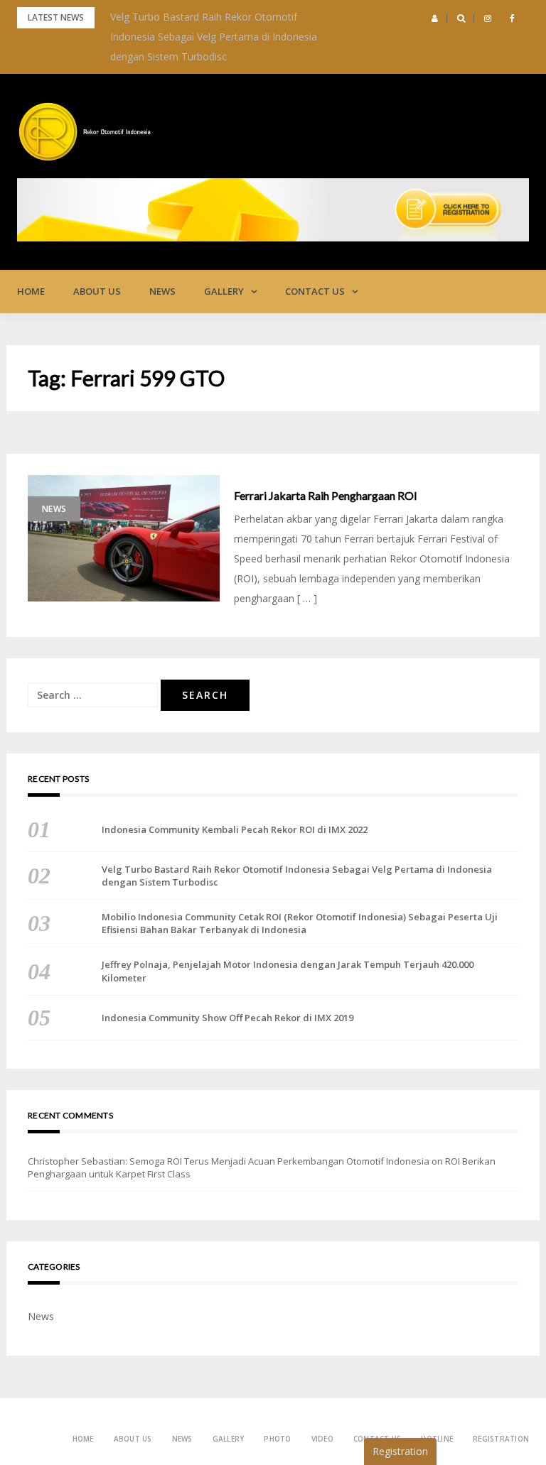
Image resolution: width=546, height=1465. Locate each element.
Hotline (437, 1439)
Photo (277, 1439)
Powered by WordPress (65, 1427)
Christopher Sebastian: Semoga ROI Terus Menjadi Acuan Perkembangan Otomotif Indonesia (228, 1161)
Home (31, 291)
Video (322, 1439)
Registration (501, 1439)
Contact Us (315, 291)
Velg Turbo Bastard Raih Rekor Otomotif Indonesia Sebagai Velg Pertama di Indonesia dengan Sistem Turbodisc (213, 36)
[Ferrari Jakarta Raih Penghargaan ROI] (124, 538)
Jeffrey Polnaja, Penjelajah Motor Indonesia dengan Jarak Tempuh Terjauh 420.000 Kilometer (287, 971)
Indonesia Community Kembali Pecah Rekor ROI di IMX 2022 (235, 829)
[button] (434, 18)
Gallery (224, 291)
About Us (97, 291)
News (162, 291)
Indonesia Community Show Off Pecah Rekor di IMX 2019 (227, 1017)
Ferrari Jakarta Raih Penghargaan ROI (325, 495)
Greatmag (173, 1427)
